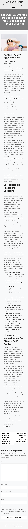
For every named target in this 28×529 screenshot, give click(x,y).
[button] (13, 7)
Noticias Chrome (14, 2)
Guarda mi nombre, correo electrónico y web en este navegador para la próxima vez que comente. (14, 511)
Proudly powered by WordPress (14, 524)
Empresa (7, 426)
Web (2, 499)
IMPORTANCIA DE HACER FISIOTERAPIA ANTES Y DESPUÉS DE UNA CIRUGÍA (6, 439)
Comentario (5, 462)
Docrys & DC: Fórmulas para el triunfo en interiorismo (21, 437)
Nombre (4, 484)
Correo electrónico (7, 492)
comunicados (7, 63)
